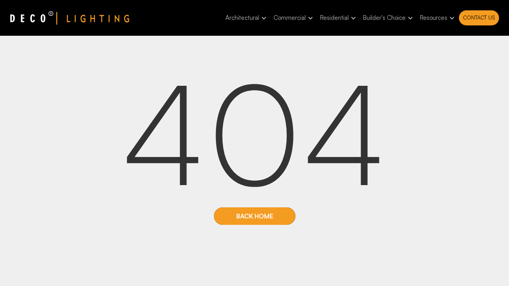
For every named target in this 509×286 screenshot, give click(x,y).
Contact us (479, 17)
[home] (69, 18)
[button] (245, 18)
